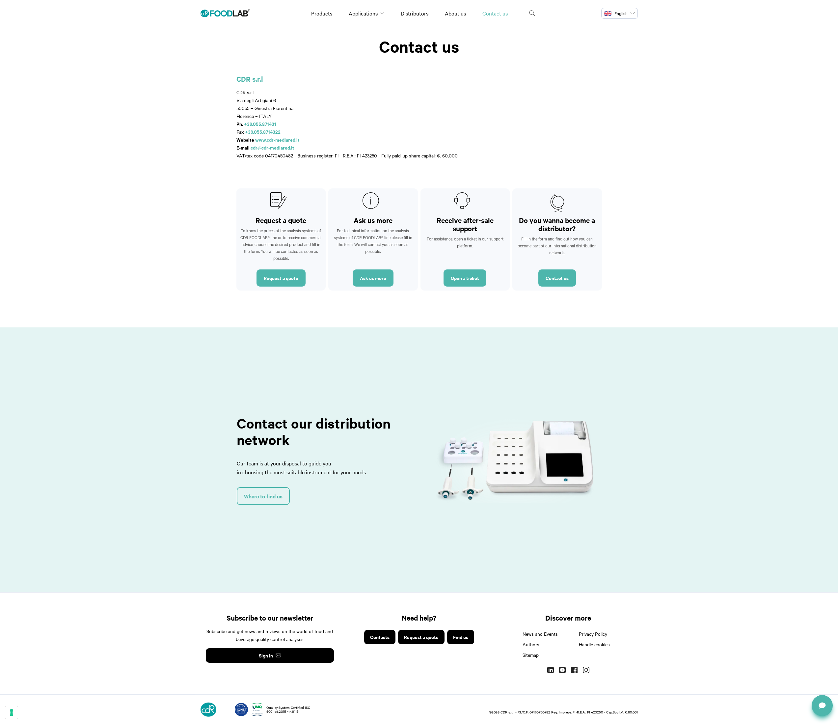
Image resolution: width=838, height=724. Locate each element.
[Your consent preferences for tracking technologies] (11, 712)
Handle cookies (594, 644)
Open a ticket (465, 277)
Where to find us (263, 496)
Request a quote (281, 277)
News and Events (540, 633)
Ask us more (373, 277)
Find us (460, 636)
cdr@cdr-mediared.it (272, 147)
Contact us (495, 13)
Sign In (266, 655)
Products (321, 13)
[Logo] (225, 13)
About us (455, 13)
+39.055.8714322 (263, 131)
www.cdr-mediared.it (277, 139)
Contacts (380, 636)
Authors (531, 644)
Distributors (414, 13)
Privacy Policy (593, 633)
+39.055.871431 (260, 123)
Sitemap (531, 655)
